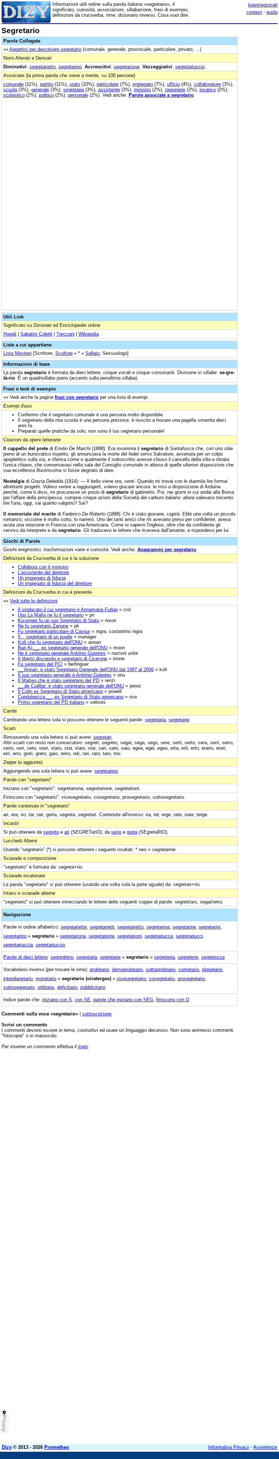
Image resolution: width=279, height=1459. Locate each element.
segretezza (213, 957)
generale (40, 89)
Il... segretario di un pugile (45, 637)
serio (116, 832)
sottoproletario (160, 969)
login (83, 1046)
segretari (102, 737)
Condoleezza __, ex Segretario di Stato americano (71, 697)
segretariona (73, 936)
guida (272, 12)
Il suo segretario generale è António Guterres (65, 675)
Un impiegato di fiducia (42, 578)
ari (66, 832)
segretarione (127, 66)
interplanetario (18, 978)
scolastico (14, 95)
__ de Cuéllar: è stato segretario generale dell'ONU (71, 686)
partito (46, 84)
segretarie (179, 719)
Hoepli (9, 334)
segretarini (210, 927)
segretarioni (129, 936)
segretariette (74, 927)
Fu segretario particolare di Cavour (54, 631)
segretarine (184, 927)
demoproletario (127, 969)
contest (254, 12)
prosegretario (191, 978)
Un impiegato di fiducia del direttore (55, 583)
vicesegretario (131, 978)
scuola (10, 89)
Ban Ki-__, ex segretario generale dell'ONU (63, 647)
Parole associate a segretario (161, 95)
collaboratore (207, 84)
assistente (109, 89)
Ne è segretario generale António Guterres (62, 653)
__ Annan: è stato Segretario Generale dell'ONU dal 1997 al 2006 (86, 669)
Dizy (7, 1447)
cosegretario (162, 978)
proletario (99, 969)
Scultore (64, 353)
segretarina (158, 927)
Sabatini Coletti (36, 334)
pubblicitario (92, 987)
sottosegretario (19, 987)
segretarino (70, 66)
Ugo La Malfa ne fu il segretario (51, 615)
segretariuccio (190, 66)
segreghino (61, 957)
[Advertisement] (223, 1100)
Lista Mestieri (17, 353)
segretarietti (102, 927)
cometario (188, 969)
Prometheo (56, 1447)
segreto (51, 832)
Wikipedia (88, 334)
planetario (212, 969)
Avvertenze (265, 1447)
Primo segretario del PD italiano (51, 702)
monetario (46, 978)
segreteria (164, 957)
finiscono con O (172, 999)
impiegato (143, 84)
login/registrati (263, 5)
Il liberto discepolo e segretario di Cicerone (62, 658)
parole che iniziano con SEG (123, 999)
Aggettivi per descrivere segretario (45, 49)
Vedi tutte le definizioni (33, 601)
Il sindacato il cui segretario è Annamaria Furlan (68, 609)
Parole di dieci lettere (25, 957)
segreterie (188, 957)
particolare (107, 84)
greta (132, 832)
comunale (13, 84)
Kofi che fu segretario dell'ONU (50, 642)
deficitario (67, 987)
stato (74, 84)
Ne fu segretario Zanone (43, 626)
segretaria (73, 89)
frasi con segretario (76, 397)
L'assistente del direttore (43, 572)
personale (78, 95)
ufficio (173, 84)
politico (46, 95)
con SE (82, 999)
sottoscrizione (97, 1014)
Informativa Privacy (228, 1447)
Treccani (65, 334)
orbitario (45, 987)
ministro (142, 89)
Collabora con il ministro (43, 567)
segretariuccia (18, 944)
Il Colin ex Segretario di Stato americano (60, 691)
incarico (207, 89)
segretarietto (42, 66)
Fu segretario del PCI (40, 664)
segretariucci (189, 936)
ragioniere (175, 89)
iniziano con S (57, 999)
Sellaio (92, 353)
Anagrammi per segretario (166, 549)
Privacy (4, 1423)
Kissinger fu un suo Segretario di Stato (58, 620)
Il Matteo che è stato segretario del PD (58, 680)
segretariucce (159, 936)
